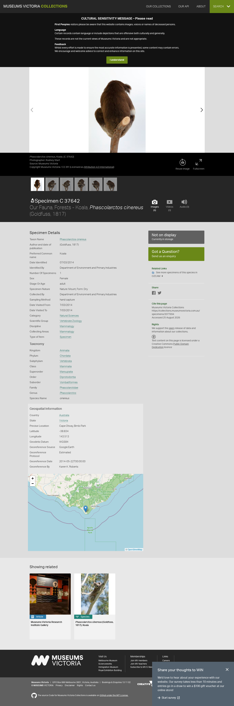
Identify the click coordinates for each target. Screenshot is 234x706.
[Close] (227, 670)
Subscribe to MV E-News (142, 667)
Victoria (63, 420)
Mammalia (66, 366)
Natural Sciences (69, 315)
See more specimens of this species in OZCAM (174, 274)
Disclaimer (70, 685)
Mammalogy (67, 326)
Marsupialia (66, 371)
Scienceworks (105, 664)
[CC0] (154, 337)
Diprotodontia (68, 377)
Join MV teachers (138, 664)
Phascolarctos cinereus (73, 239)
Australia (64, 415)
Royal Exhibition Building (110, 670)
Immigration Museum (108, 667)
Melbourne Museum (107, 661)
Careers (166, 661)
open (171, 328)
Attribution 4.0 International (99, 167)
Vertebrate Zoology (71, 321)
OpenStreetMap (135, 549)
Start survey (169, 697)
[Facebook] (154, 293)
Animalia (64, 350)
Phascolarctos (68, 393)
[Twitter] (159, 293)
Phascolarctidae (69, 387)
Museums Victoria (35, 6)
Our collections (158, 6)
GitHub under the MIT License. (114, 695)
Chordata (65, 356)
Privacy (59, 685)
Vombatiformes (69, 382)
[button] (222, 6)
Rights (80, 685)
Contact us (90, 685)
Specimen (65, 337)
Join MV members (138, 661)
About (201, 6)
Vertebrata (66, 361)
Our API (183, 6)
